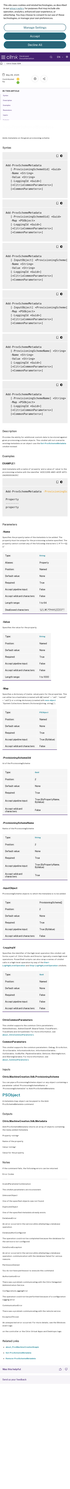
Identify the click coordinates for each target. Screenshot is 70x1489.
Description (7, 100)
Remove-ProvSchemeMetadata (21, 1358)
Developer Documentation (26, 57)
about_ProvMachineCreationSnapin (22, 1347)
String (42, 555)
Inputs (5, 115)
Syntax (5, 95)
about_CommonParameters (15, 1060)
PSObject (43, 712)
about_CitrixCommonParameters (18, 1035)
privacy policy (17, 8)
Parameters (7, 110)
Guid (37, 772)
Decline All (35, 45)
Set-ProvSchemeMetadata (53, 443)
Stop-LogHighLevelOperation (44, 965)
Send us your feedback (14, 1379)
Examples (6, 105)
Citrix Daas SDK (13, 63)
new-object (50, 700)
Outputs (6, 120)
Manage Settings (35, 27)
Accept (35, 36)
